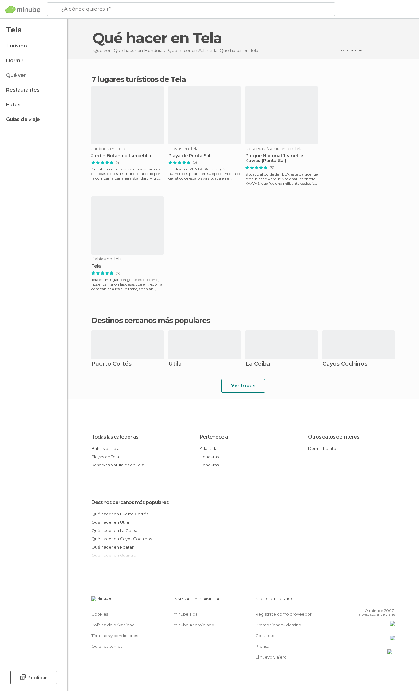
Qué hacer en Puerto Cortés (119, 513)
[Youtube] (390, 601)
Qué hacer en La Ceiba (114, 530)
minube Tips (185, 614)
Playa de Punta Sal (189, 155)
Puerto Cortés (111, 364)
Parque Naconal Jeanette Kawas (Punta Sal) (274, 158)
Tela (96, 266)
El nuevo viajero (271, 657)
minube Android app (193, 624)
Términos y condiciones (114, 635)
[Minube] (22, 9)
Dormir (15, 60)
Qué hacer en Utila (110, 522)
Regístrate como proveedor (284, 614)
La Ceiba (257, 364)
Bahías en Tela (105, 448)
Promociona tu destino (278, 624)
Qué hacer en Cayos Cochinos (121, 538)
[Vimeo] (380, 601)
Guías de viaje (23, 119)
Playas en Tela (105, 456)
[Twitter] (370, 601)
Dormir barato (322, 448)
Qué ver (16, 75)
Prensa (262, 646)
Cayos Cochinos (344, 364)
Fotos (13, 105)
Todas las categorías (114, 437)
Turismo (16, 46)
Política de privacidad (113, 624)
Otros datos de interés (333, 437)
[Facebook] (360, 601)
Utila (175, 364)
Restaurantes (23, 90)
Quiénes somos (106, 646)
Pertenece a (214, 437)
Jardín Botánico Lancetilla (121, 155)
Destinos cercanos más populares (150, 320)
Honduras (209, 456)
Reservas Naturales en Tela (117, 464)
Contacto (265, 635)
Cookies (99, 614)
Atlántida (208, 448)
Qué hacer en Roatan (112, 547)
